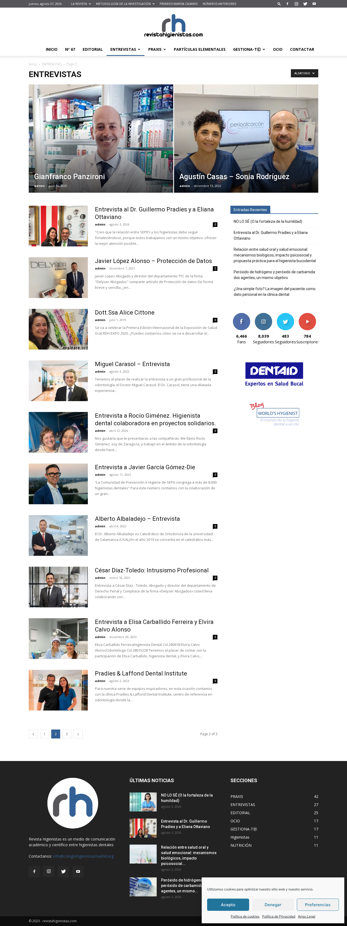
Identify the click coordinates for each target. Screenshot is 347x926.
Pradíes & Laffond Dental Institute (141, 673)
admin (39, 186)
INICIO (51, 49)
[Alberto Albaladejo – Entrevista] (58, 535)
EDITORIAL (93, 49)
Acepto (228, 904)
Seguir (263, 315)
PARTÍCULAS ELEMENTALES (200, 49)
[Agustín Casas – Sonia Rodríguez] (246, 147)
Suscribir (307, 315)
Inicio (33, 64)
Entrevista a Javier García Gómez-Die (145, 467)
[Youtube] (314, 4)
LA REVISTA (79, 4)
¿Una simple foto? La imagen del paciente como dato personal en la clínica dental (275, 292)
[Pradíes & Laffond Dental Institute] (58, 690)
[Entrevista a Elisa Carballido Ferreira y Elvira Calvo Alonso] (58, 638)
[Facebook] (287, 4)
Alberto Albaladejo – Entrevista (137, 518)
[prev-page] (33, 734)
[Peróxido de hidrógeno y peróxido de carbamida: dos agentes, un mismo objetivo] (143, 886)
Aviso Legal (306, 916)
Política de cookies (245, 916)
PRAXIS (155, 49)
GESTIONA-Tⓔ (247, 49)
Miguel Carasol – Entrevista (132, 364)
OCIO (277, 49)
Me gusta (241, 315)
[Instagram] (296, 4)
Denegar (273, 904)
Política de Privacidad (278, 916)
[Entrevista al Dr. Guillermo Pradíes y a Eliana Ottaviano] (58, 226)
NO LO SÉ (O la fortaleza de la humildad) (268, 221)
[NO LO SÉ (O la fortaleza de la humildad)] (143, 801)
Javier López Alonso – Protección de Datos (153, 261)
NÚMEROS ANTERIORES (219, 4)
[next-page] (78, 734)
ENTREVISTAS (123, 49)
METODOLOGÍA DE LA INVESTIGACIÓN (123, 4)
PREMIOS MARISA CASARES (179, 4)
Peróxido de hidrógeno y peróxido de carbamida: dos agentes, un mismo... (186, 885)
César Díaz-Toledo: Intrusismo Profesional (152, 570)
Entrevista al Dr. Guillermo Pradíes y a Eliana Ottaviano (271, 235)
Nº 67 (70, 49)
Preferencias (317, 904)
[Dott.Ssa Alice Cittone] (58, 329)
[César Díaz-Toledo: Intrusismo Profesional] (58, 587)
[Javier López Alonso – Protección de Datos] (58, 277)
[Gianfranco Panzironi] (101, 147)
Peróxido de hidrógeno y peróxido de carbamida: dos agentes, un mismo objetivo (275, 275)
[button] (279, 4)
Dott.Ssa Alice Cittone (125, 312)
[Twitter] (305, 4)
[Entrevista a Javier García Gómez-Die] (58, 484)
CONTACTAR (302, 49)
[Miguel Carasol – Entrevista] (58, 380)
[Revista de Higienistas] (173, 25)
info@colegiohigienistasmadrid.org (83, 856)
